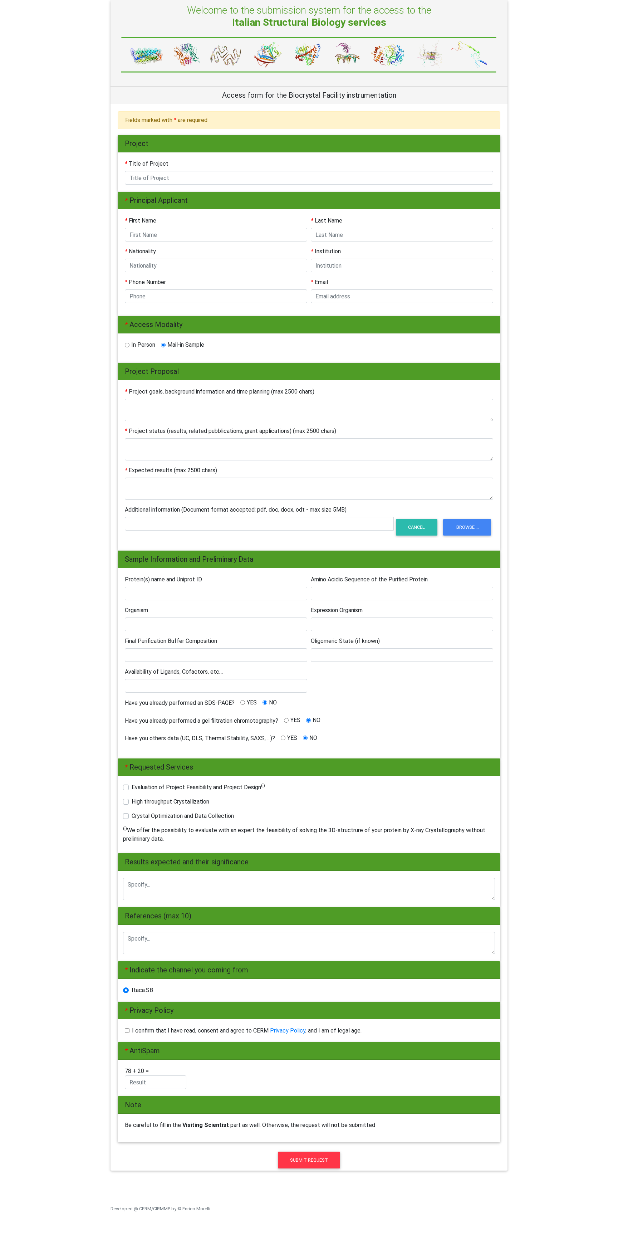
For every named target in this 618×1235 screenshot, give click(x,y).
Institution (326, 251)
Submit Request (309, 1160)
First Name (140, 220)
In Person (143, 344)
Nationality (140, 251)
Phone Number (145, 282)
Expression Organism (337, 610)
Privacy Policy (287, 1030)
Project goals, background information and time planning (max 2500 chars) (219, 391)
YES (252, 702)
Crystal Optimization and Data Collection (183, 815)
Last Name (326, 220)
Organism (136, 610)
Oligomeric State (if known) (345, 641)
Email (319, 282)
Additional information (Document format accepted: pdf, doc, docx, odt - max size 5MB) (236, 509)
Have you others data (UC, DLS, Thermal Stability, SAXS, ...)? (200, 738)
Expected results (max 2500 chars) (171, 470)
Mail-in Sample (185, 344)
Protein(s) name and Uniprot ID (163, 579)
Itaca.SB (144, 990)
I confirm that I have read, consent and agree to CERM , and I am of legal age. (247, 1030)
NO (273, 702)
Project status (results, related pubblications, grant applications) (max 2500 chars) (230, 431)
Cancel (416, 527)
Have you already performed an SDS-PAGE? (180, 702)
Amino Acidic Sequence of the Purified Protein (369, 579)
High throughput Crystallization (170, 801)
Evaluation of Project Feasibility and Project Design (198, 787)
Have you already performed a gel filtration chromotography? (201, 720)
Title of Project (146, 163)
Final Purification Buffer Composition (171, 641)
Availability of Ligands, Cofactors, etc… (174, 671)
